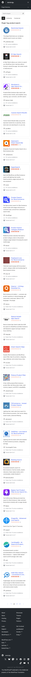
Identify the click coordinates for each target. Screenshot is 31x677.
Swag (18, 634)
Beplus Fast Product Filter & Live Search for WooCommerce (19, 491)
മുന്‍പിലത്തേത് (7, 603)
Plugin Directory (6, 7)
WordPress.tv (6, 634)
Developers (5, 632)
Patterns (18, 621)
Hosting (4, 618)
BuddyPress (6, 648)
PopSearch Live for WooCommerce (17, 259)
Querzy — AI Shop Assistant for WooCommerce (17, 287)
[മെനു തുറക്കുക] (28, 2)
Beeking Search (16, 460)
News (3, 615)
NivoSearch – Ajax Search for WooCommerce (16, 85)
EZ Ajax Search (16, 54)
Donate (19, 632)
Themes (18, 615)
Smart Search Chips (18, 347)
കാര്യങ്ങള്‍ (19, 629)
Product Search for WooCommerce (17, 198)
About (3, 613)
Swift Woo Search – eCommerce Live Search (17, 574)
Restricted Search (17, 28)
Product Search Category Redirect (17, 228)
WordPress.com (7, 640)
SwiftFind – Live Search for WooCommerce (19, 432)
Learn (3, 626)
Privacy (4, 621)
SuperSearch (15, 167)
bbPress (5, 645)
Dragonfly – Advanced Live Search (18, 519)
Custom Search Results (19, 113)
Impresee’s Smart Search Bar (17, 142)
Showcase (19, 613)
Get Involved (20, 626)
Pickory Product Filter (18, 375)
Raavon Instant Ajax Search (16, 317)
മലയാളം (8, 655)
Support (4, 629)
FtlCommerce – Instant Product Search (19, 404)
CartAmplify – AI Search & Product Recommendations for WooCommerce (18, 543)
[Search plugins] (23, 13)
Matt (4, 642)
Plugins (18, 618)
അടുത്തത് (23, 603)
